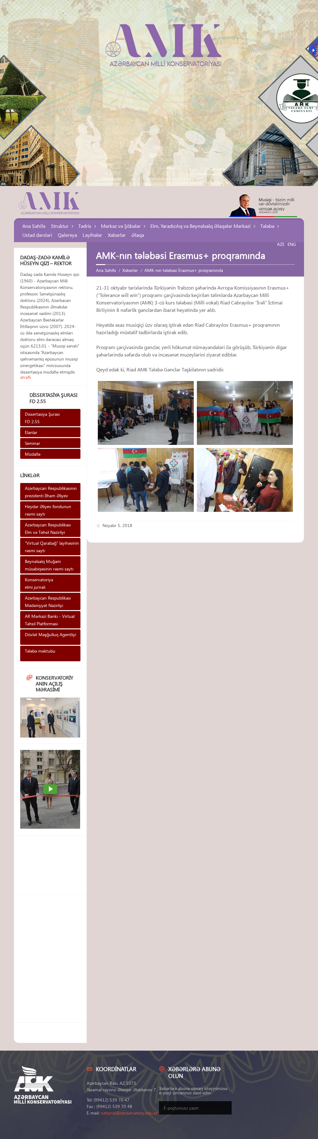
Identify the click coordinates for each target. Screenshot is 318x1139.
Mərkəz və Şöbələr (121, 226)
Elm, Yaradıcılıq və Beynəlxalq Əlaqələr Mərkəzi (200, 226)
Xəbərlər (117, 235)
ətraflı (25, 377)
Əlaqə (137, 235)
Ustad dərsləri (37, 235)
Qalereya (67, 235)
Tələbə (267, 226)
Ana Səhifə (33, 226)
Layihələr (92, 235)
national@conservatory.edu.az (129, 1113)
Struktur (60, 226)
